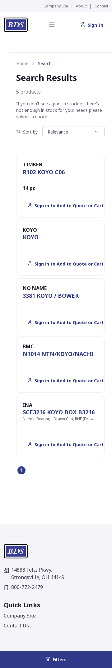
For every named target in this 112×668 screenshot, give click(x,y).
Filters (60, 659)
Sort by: (31, 132)
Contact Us (16, 625)
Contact (101, 6)
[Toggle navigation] (51, 24)
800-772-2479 (27, 587)
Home (22, 63)
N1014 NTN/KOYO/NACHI (58, 354)
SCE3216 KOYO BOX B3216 (59, 412)
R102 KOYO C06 (44, 172)
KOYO (31, 237)
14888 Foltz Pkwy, (37, 573)
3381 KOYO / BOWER (51, 295)
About (81, 6)
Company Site (56, 6)
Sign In (95, 25)
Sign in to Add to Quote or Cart (69, 206)
